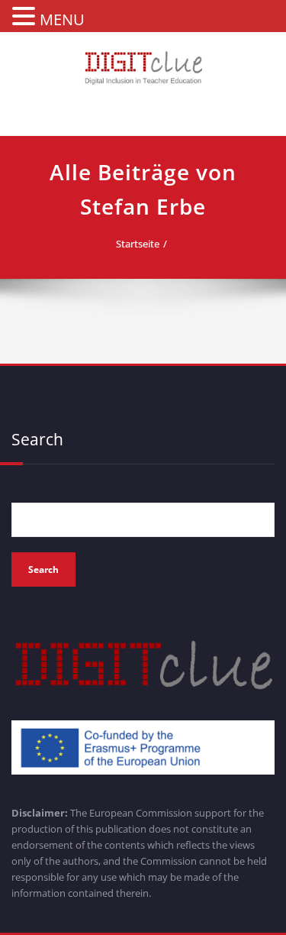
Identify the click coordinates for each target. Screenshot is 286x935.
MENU (62, 19)
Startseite (137, 244)
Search (37, 439)
